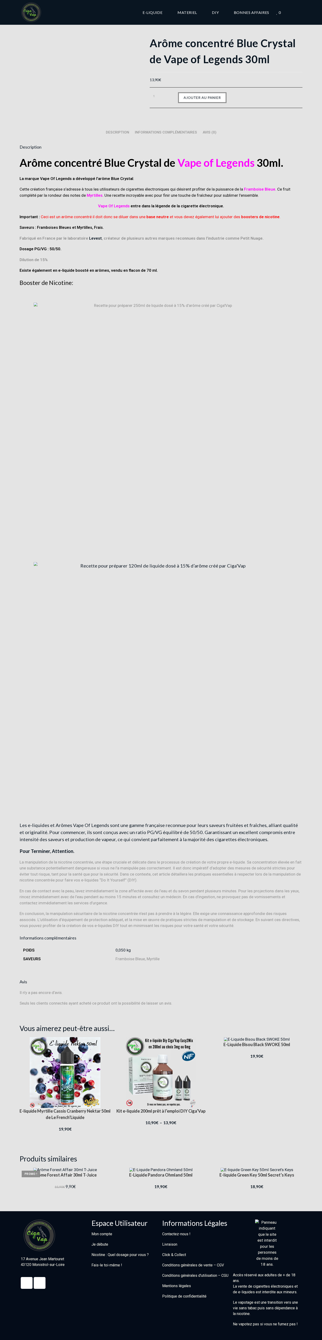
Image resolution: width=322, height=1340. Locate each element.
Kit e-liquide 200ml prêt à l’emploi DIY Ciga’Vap (161, 1111)
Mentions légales (176, 1286)
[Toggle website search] (301, 12)
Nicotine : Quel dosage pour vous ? (120, 1254)
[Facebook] (27, 1283)
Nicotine (60, 282)
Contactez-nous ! (176, 1234)
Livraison (169, 1244)
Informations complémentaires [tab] (166, 132)
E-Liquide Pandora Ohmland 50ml (161, 1174)
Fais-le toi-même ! (106, 1265)
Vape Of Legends (114, 206)
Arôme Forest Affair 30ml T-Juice (65, 1174)
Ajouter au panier (202, 98)
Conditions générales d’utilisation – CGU (195, 1275)
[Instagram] (39, 1283)
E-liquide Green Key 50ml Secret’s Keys (256, 1174)
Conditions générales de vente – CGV (193, 1265)
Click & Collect (174, 1254)
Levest (95, 238)
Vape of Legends (216, 162)
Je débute (99, 1244)
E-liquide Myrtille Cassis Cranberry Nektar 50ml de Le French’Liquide (65, 1114)
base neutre (157, 216)
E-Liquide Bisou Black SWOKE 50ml (256, 1044)
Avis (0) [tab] (209, 132)
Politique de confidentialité (184, 1296)
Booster (30, 282)
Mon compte (101, 1234)
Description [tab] (117, 132)
